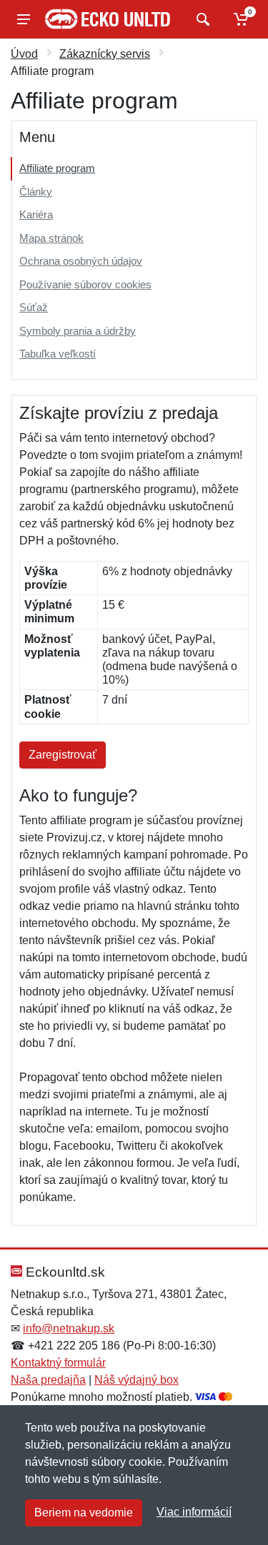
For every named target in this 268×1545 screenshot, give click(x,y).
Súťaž (33, 307)
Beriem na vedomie (83, 1512)
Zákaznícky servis (104, 54)
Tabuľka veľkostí (57, 354)
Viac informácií (194, 1512)
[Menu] (23, 19)
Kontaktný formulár (58, 1363)
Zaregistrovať (62, 755)
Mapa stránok (51, 238)
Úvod (24, 54)
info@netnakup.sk (68, 1328)
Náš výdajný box (136, 1380)
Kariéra (36, 214)
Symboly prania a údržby (77, 331)
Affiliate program (57, 168)
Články (35, 192)
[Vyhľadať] (201, 19)
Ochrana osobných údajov (80, 261)
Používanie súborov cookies (85, 284)
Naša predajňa (48, 1380)
